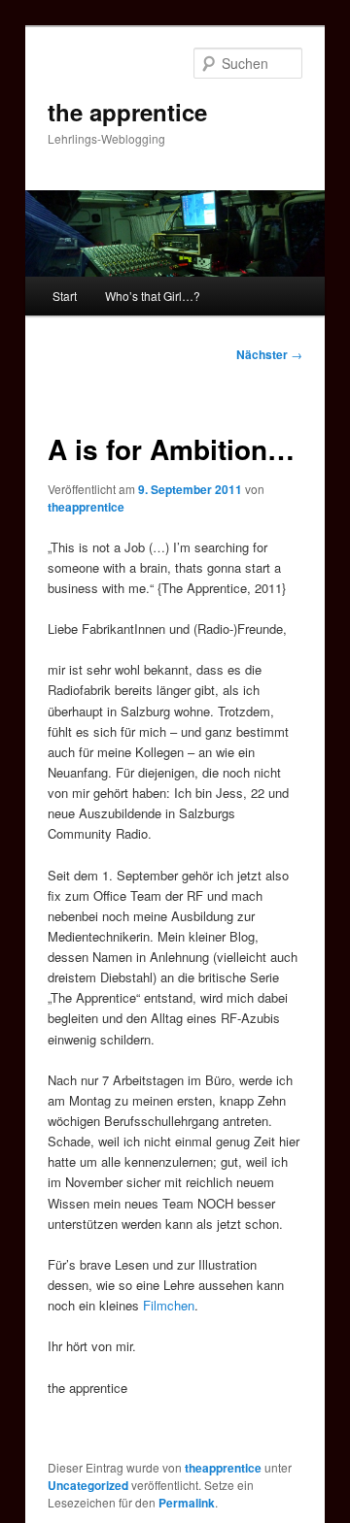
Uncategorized (88, 1485)
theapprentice (86, 506)
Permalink (186, 1502)
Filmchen (168, 1305)
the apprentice (127, 111)
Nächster (269, 354)
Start (64, 295)
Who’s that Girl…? (152, 295)
